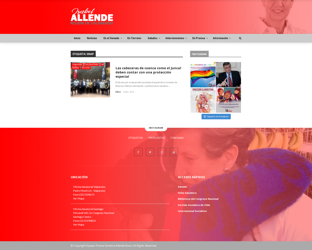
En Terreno (134, 38)
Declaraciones (91, 64)
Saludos (152, 38)
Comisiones (77, 64)
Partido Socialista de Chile (194, 205)
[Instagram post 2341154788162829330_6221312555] (228, 74)
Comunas (177, 138)
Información (220, 38)
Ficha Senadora (187, 192)
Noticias (92, 38)
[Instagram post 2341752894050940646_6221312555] (203, 74)
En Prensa (198, 38)
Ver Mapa (78, 198)
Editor (118, 91)
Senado (182, 186)
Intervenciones (175, 38)
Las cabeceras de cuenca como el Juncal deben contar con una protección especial (148, 72)
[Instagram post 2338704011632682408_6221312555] (228, 100)
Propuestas (156, 138)
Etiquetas (136, 138)
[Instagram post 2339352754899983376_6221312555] (203, 100)
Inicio (77, 38)
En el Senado (111, 38)
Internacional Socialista (192, 211)
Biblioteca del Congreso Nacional (198, 198)
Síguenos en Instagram (217, 116)
